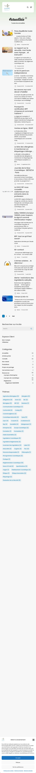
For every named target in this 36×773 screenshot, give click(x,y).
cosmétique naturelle (11, 417)
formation (7, 431)
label (27, 445)
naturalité (7, 449)
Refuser (18, 762)
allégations (7, 400)
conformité (7, 410)
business (25, 403)
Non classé (5, 361)
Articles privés (6, 356)
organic (17, 449)
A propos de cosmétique (11, 378)
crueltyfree (25, 421)
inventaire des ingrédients (12, 445)
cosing (18, 410)
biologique (7, 403)
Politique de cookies (9, 770)
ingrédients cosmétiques (12, 438)
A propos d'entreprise (10, 375)
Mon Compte (6, 340)
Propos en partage (8, 367)
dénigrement (26, 424)
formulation (18, 431)
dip (5, 424)
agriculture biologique (11, 396)
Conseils (4, 359)
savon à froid (8, 466)
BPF (17, 403)
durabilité (14, 424)
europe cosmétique (21, 428)
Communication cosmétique (13, 407)
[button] (33, 740)
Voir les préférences (18, 767)
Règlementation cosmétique (13, 463)
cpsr (5, 421)
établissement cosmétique (21, 470)
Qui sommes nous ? (8, 370)
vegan (6, 470)
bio (26, 400)
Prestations (5, 364)
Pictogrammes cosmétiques (13, 456)
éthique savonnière (19, 473)
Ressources (5, 373)
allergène (26, 396)
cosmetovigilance (9, 414)
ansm (18, 400)
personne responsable (11, 452)
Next (13, 316)
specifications (21, 466)
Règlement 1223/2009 (12, 383)
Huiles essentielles (9, 435)
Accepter (18, 758)
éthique (6, 473)
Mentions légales (18, 770)
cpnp (24, 417)
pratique (6, 459)
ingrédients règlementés (12, 442)
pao (26, 449)
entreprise (7, 428)
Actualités (5, 353)
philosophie (26, 452)
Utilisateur (5, 342)
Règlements (7, 381)
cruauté (14, 421)
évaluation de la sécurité (12, 480)
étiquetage (7, 477)
